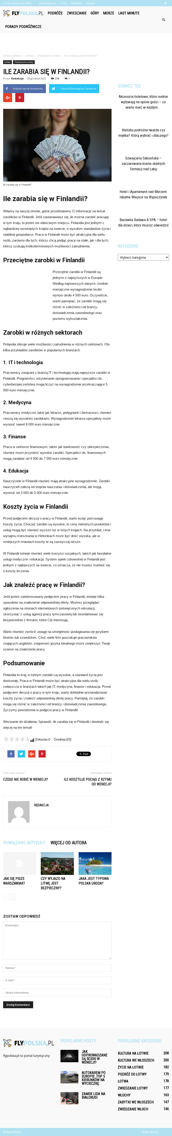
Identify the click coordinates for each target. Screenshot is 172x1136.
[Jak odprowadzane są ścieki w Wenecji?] (69, 1056)
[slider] (16, 739)
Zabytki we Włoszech (136, 1102)
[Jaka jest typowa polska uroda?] (95, 863)
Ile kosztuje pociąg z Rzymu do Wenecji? (88, 781)
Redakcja (17, 78)
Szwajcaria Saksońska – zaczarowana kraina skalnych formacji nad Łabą (143, 163)
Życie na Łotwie (131, 1067)
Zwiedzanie (77, 13)
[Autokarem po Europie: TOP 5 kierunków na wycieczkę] (69, 1077)
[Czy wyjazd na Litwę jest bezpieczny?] (57, 863)
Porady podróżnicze (23, 26)
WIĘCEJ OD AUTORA (69, 842)
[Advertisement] (86, 43)
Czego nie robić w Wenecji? (25, 779)
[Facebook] (165, 3)
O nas (63, 3)
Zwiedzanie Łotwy (23, 62)
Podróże (55, 13)
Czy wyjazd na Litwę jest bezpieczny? (53, 883)
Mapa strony (150, 1132)
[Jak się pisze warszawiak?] (19, 863)
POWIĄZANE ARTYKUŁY (24, 842)
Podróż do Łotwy (132, 1074)
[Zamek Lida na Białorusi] (69, 1098)
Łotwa (7, 62)
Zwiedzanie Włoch (133, 1109)
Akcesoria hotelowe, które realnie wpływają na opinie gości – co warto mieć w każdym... (143, 102)
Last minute (129, 13)
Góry (95, 13)
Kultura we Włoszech (136, 1060)
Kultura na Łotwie (133, 1053)
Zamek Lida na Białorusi (93, 1096)
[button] (163, 19)
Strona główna (47, 3)
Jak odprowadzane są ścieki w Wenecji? (94, 1056)
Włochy (124, 1095)
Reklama (76, 3)
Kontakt (90, 3)
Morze (108, 13)
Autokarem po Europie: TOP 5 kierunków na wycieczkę (93, 1078)
